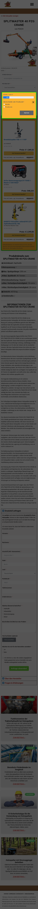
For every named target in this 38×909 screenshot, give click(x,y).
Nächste (26, 113)
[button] (33, 102)
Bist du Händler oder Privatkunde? (13, 102)
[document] (19, 454)
